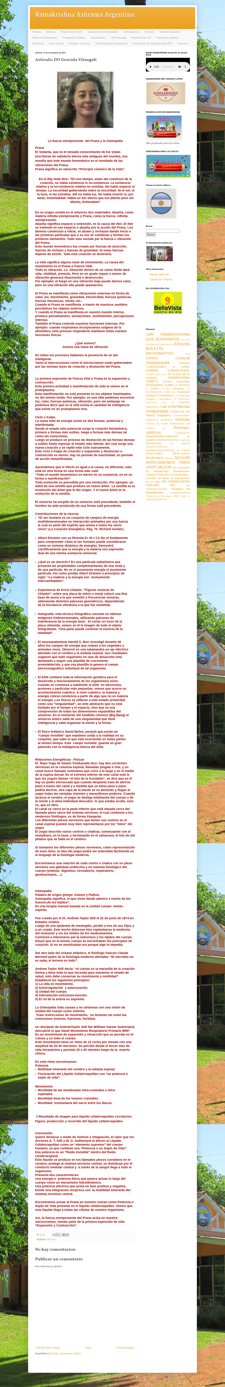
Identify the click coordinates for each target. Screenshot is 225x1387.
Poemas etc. (156, 428)
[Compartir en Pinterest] (67, 1234)
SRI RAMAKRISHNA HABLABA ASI (168, 483)
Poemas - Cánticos (79, 43)
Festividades (154, 385)
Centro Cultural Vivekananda (168, 360)
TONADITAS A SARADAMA (159, 496)
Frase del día (56, 43)
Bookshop (38, 43)
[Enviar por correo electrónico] (54, 1234)
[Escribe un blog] (57, 1234)
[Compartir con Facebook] (64, 1234)
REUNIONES (154, 458)
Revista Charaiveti (170, 31)
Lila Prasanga (118, 37)
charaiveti (184, 363)
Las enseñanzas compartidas (168, 408)
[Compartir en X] (61, 1234)
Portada (36, 31)
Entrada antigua (125, 1347)
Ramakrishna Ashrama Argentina (84, 14)
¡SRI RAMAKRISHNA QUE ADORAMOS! (168, 336)
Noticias (50, 31)
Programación (182, 433)
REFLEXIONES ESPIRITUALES (168, 453)
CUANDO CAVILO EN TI (157, 374)
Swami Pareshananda (45, 37)
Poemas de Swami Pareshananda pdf (168, 423)
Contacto (183, 43)
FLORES (166, 389)
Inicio (88, 1347)
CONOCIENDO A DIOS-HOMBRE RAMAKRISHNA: (168, 368)
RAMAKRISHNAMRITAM (157, 447)
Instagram (178, 388)
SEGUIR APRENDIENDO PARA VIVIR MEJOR (168, 462)
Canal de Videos (161, 279)
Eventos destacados (176, 381)
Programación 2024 (71, 31)
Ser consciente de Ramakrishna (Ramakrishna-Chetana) (168, 471)
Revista (169, 458)
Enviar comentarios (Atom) (66, 1353)
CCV (187, 354)
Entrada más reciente (48, 1347)
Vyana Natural (159, 274)
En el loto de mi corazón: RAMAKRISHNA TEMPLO (168, 377)
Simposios (163, 474)
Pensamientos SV (141, 37)
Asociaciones (98, 37)
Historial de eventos (167, 37)
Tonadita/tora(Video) (179, 492)
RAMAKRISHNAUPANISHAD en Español (168, 450)
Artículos (149, 31)
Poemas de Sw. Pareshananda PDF (153, 43)
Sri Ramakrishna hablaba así (111, 43)
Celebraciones (131, 31)
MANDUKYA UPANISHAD (159, 420)
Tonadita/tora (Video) (74, 37)
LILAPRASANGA (181, 415)
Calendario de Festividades (103, 31)
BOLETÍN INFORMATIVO (159, 351)
